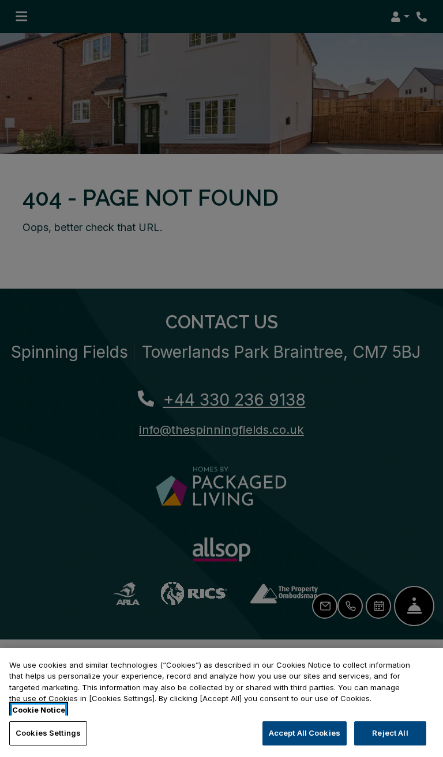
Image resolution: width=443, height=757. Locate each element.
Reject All (390, 732)
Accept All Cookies (304, 732)
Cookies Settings (48, 732)
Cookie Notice (38, 709)
